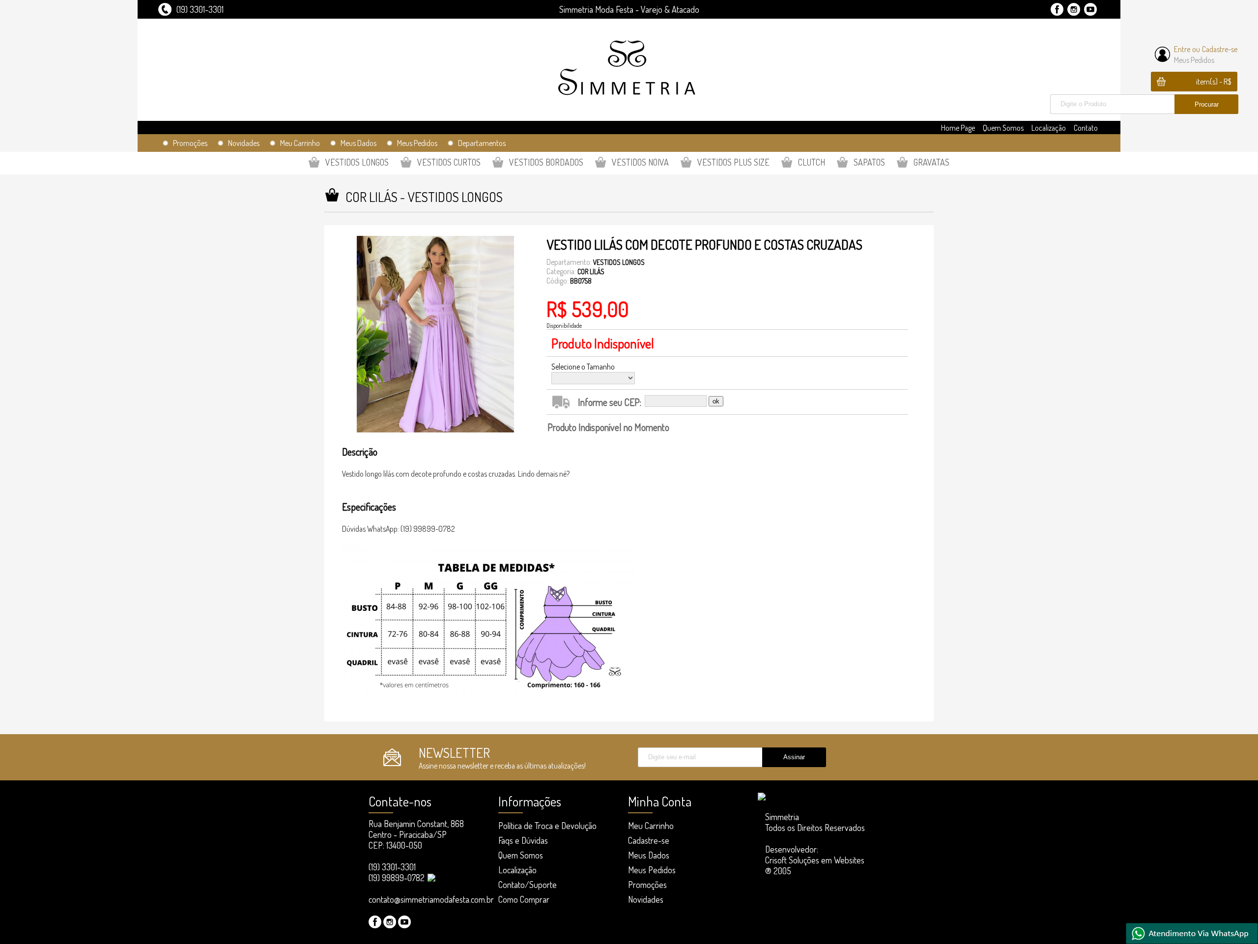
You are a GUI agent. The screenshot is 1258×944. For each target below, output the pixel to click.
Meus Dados (648, 855)
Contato (1086, 128)
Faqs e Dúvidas (523, 840)
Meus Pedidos (1194, 60)
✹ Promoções (184, 143)
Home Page (958, 128)
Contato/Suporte (527, 884)
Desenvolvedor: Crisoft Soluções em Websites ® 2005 (814, 860)
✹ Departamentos (476, 143)
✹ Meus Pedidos (411, 143)
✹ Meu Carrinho (294, 143)
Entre (1182, 49)
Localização (1048, 128)
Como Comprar (523, 899)
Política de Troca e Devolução (547, 825)
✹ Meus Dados (353, 143)
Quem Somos (1003, 128)
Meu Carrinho (651, 825)
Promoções (647, 884)
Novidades (645, 899)
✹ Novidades (238, 143)
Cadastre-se (1219, 49)
